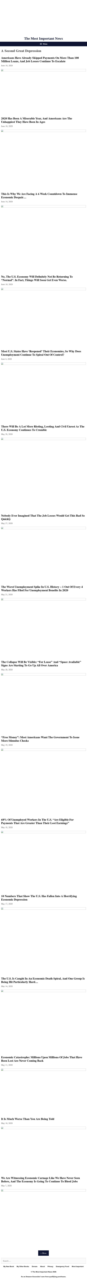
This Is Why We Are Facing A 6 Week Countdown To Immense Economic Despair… (39, 195)
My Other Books (23, 1266)
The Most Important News (43, 38)
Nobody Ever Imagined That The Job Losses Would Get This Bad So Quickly (43, 517)
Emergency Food (62, 1266)
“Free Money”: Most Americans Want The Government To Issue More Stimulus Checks (40, 739)
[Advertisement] (43, 18)
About (42, 1266)
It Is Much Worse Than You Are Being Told (27, 1119)
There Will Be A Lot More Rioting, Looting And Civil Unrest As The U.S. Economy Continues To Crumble (42, 428)
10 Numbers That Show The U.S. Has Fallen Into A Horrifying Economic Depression (39, 898)
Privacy (50, 1266)
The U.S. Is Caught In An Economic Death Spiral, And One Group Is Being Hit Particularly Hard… (43, 980)
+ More (43, 1253)
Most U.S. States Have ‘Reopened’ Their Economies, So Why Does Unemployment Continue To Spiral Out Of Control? (41, 353)
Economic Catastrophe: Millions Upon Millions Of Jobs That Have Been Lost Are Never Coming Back (41, 1059)
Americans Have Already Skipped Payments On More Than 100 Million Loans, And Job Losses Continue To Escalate (40, 59)
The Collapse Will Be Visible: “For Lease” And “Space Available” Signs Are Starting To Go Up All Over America (41, 663)
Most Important (78, 1266)
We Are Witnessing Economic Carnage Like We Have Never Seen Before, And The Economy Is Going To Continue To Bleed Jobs (40, 1179)
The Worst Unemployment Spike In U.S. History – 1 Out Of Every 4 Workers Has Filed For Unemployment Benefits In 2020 (42, 588)
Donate (34, 1266)
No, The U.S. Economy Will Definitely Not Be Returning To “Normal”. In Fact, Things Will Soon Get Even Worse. (37, 278)
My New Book (8, 1266)
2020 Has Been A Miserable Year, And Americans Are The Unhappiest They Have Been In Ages (36, 120)
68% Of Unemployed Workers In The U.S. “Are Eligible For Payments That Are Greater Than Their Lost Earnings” (37, 821)
